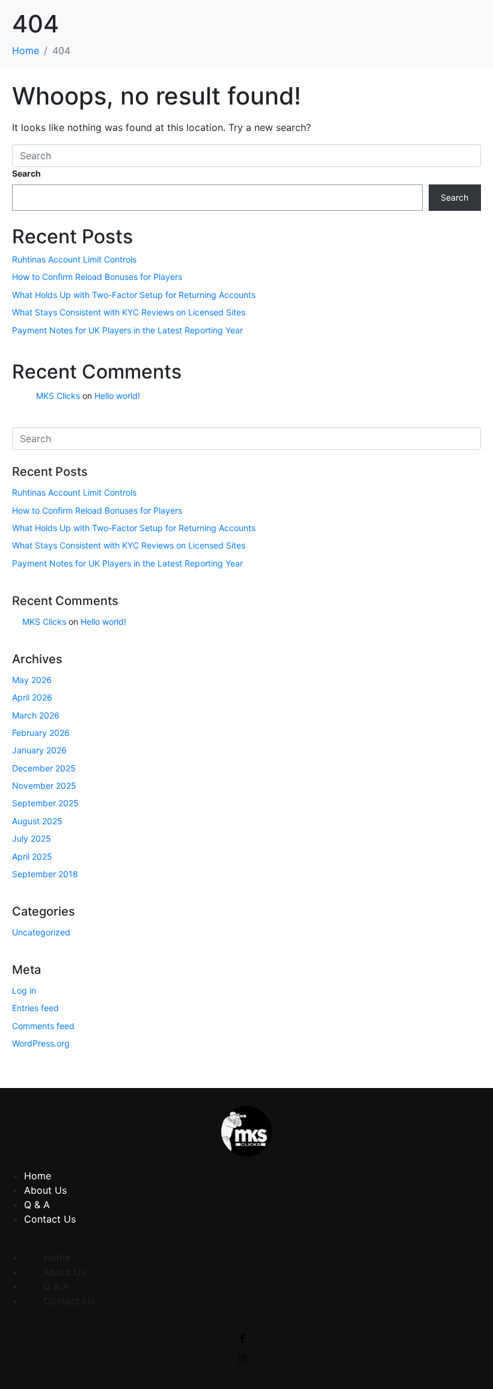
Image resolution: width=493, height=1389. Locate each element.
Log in (24, 990)
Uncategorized (41, 932)
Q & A (37, 1205)
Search (26, 173)
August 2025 (37, 821)
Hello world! (117, 396)
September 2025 (45, 803)
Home (37, 1176)
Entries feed (35, 1008)
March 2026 (36, 715)
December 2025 (44, 768)
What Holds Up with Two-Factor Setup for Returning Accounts (134, 295)
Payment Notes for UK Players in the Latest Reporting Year (127, 330)
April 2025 (32, 856)
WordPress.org (41, 1043)
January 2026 (39, 750)
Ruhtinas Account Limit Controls (74, 259)
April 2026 (32, 697)
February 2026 (41, 733)
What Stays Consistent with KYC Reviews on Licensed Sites (128, 312)
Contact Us (50, 1219)
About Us (45, 1190)
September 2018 (45, 874)
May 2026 (32, 680)
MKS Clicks (58, 396)
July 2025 (31, 838)
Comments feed (43, 1026)
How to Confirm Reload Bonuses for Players (97, 277)
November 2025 (44, 785)
